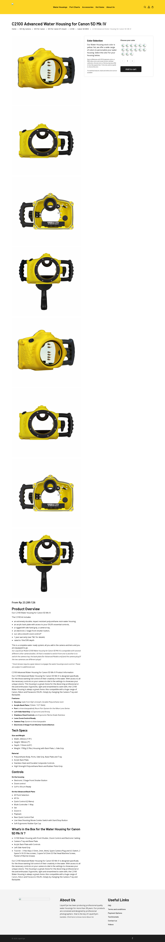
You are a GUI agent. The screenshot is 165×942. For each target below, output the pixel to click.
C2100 (72, 29)
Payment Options (115, 913)
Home (14, 29)
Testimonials (113, 917)
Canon (14, 877)
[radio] (123, 45)
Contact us (112, 921)
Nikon (20, 877)
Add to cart (130, 69)
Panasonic (31, 877)
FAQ (109, 905)
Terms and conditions (117, 909)
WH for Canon (39, 29)
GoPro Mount (20, 786)
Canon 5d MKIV (83, 29)
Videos (111, 924)
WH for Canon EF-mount (57, 29)
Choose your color (127, 40)
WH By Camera (25, 29)
